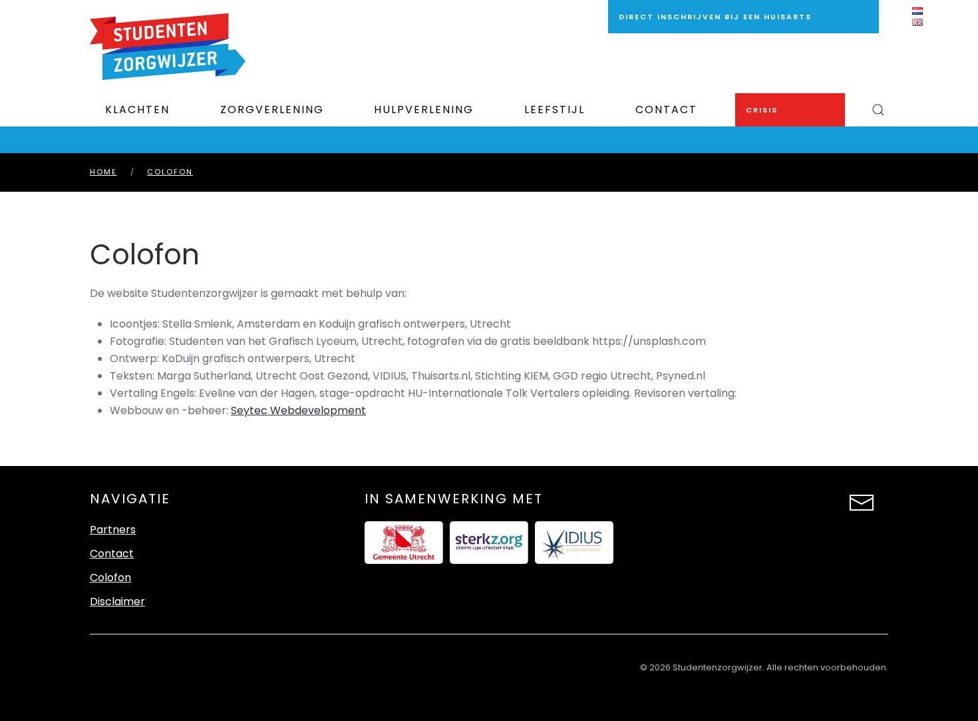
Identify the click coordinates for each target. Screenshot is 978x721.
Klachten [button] (137, 109)
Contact (666, 109)
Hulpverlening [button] (424, 109)
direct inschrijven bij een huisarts (715, 16)
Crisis (762, 110)
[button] (878, 109)
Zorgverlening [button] (272, 109)
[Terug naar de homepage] (167, 46)
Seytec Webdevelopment (298, 410)
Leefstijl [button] (554, 109)
